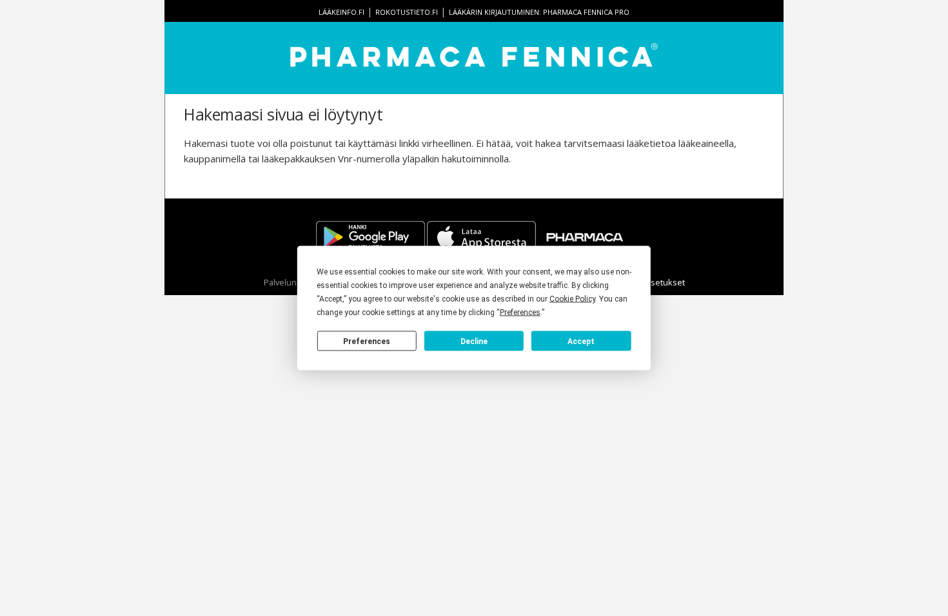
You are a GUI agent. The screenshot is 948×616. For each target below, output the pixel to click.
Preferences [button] (520, 312)
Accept (581, 340)
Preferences (366, 340)
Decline (474, 340)
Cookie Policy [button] (572, 298)
